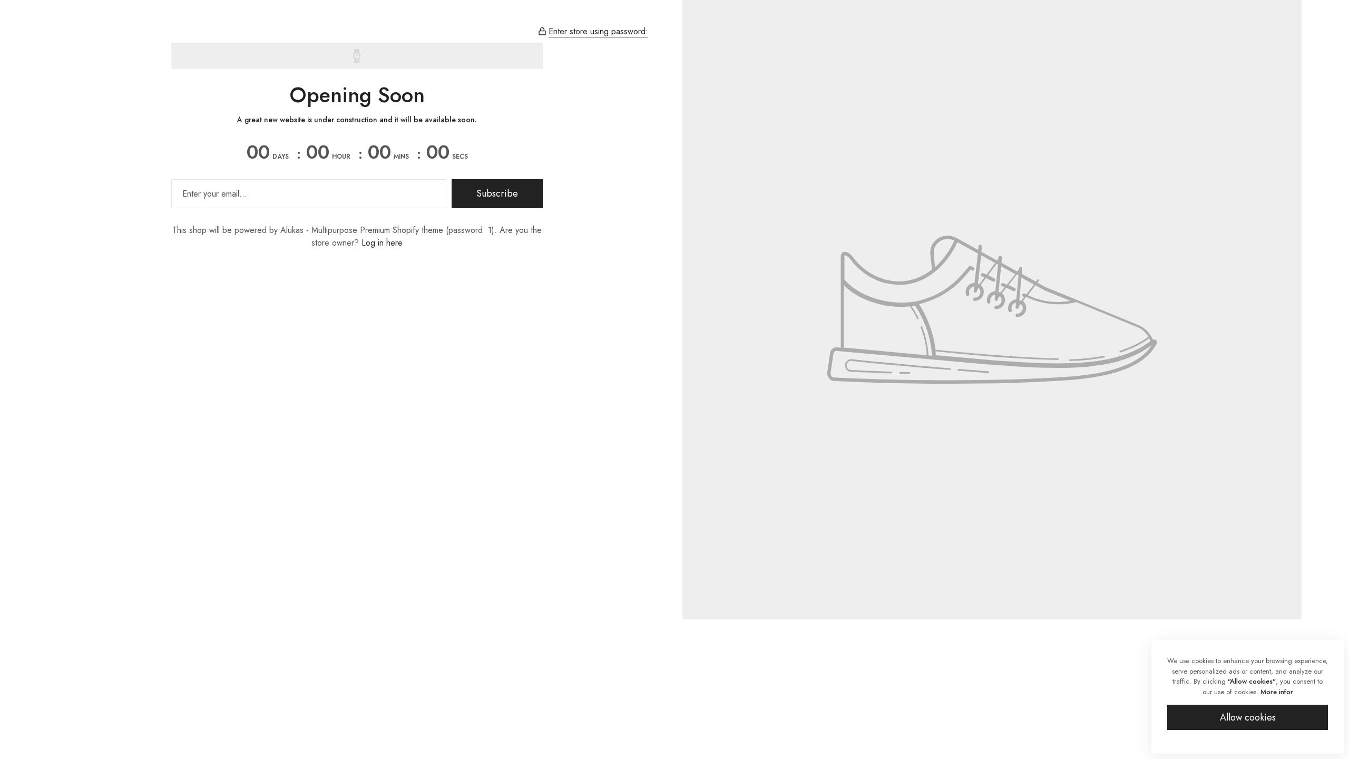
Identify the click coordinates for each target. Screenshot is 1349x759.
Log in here (382, 243)
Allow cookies (1248, 717)
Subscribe (497, 193)
